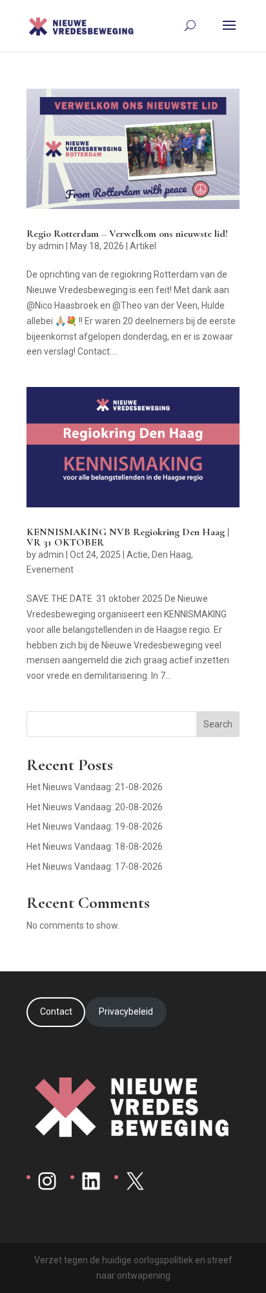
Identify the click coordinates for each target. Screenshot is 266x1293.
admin (51, 246)
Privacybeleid (126, 1011)
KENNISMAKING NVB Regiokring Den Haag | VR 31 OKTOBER (127, 537)
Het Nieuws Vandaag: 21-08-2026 (94, 787)
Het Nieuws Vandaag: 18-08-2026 (94, 846)
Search (217, 724)
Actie (137, 554)
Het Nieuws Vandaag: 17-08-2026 (94, 866)
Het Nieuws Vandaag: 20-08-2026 (94, 807)
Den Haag (171, 554)
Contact (56, 1011)
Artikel (143, 246)
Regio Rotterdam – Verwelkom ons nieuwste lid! (127, 233)
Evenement (50, 569)
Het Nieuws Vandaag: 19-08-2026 (94, 826)
